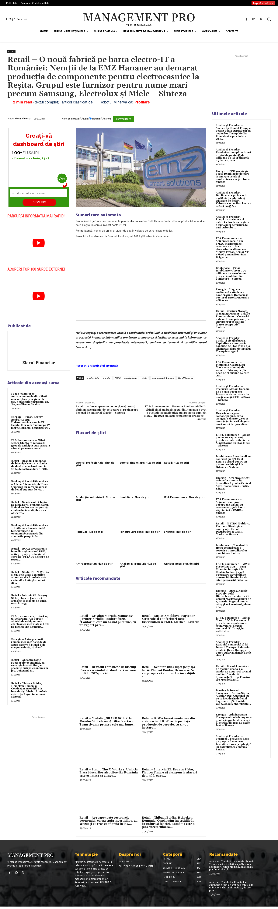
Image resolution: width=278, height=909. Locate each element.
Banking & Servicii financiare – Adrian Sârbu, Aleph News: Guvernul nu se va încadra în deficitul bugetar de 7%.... (30, 485)
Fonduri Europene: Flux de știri (140, 532)
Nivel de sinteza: (71, 118)
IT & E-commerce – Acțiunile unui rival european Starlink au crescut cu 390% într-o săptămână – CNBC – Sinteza (230, 506)
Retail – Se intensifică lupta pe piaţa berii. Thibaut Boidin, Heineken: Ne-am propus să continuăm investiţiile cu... (169, 671)
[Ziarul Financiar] (38, 346)
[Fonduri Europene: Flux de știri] (141, 517)
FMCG (117, 378)
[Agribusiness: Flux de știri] (185, 549)
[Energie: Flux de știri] (185, 517)
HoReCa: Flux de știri (89, 532)
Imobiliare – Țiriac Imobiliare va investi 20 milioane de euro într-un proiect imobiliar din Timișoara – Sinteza (231, 273)
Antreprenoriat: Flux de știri (94, 563)
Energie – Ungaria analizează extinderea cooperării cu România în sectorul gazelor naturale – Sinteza (232, 295)
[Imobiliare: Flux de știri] (141, 482)
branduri (107, 378)
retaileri (144, 378)
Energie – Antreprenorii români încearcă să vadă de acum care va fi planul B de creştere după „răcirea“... (29, 643)
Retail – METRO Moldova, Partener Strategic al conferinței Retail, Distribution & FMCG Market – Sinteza (170, 619)
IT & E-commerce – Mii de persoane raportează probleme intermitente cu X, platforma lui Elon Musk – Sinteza (233, 440)
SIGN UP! (39, 202)
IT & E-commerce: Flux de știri (184, 497)
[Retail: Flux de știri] (185, 448)
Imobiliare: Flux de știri (135, 497)
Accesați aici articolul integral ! (97, 365)
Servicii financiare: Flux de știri (140, 462)
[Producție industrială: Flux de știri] (97, 482)
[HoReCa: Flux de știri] (97, 517)
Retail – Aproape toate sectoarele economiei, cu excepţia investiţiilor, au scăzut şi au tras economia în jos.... (108, 821)
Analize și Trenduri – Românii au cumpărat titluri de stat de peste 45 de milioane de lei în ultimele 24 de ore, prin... (233, 155)
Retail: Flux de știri (176, 462)
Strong (107, 118)
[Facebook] (246, 19)
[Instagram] (253, 19)
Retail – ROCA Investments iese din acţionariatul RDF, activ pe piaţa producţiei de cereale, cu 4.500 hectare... (168, 723)
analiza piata (93, 378)
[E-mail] (186, 118)
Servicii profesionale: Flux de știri (95, 464)
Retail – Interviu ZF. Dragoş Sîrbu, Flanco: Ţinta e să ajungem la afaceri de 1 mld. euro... (169, 773)
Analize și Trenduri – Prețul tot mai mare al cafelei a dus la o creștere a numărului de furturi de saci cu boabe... (233, 222)
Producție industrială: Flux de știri (95, 498)
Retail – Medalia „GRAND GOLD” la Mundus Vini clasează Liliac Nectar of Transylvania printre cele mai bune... (107, 721)
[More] (140, 388)
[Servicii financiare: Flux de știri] (141, 448)
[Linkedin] (131, 388)
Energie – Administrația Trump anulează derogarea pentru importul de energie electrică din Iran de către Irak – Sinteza (234, 720)
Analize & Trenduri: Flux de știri (138, 565)
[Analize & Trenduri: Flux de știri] (141, 549)
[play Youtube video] (38, 243)
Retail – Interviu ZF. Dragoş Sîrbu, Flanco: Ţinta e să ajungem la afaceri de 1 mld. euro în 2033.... (29, 599)
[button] (268, 19)
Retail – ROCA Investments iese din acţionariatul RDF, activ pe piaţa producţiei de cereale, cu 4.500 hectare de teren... (30, 554)
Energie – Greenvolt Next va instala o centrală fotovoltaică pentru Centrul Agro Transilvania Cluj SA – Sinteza (233, 483)
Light (86, 118)
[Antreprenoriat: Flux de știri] (97, 549)
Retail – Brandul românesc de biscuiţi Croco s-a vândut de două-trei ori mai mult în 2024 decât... (107, 670)
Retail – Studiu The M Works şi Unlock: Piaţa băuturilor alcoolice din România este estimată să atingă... (108, 773)
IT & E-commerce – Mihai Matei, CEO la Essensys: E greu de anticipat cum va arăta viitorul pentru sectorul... (30, 444)
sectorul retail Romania (163, 378)
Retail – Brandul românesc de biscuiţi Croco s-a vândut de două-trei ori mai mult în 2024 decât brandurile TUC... (30, 465)
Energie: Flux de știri (177, 532)
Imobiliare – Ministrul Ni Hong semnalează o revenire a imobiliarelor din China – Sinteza (232, 549)
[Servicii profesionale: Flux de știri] (97, 448)
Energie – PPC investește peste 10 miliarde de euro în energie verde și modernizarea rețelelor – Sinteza (233, 176)
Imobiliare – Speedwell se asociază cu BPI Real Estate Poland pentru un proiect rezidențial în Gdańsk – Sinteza (233, 462)
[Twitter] (260, 19)
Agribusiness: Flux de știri (181, 563)
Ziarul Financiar (23, 118)
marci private (130, 378)
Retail (11, 51)
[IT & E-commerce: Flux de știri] (185, 482)
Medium (96, 118)
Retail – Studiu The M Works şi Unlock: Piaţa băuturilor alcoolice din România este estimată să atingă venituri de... (30, 577)
